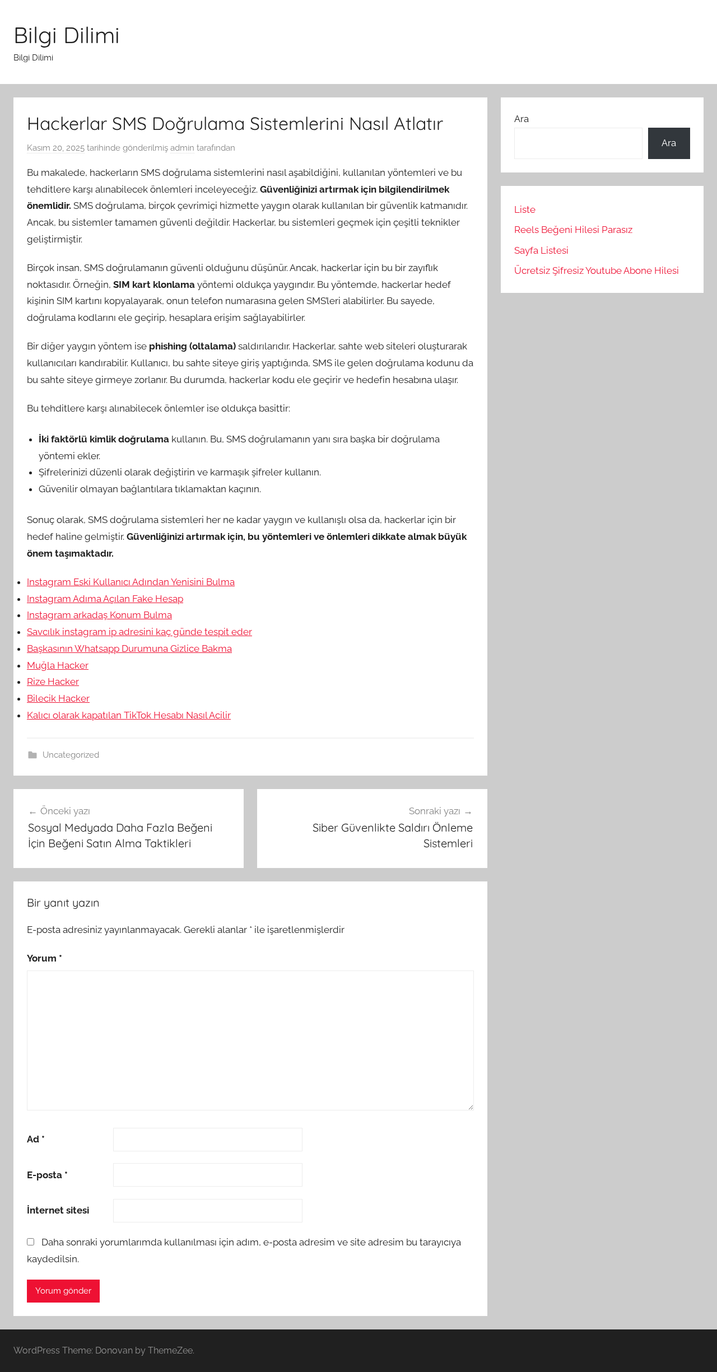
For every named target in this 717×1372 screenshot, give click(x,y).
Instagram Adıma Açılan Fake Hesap (105, 598)
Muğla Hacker (58, 665)
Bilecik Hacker (58, 698)
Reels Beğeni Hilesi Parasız (573, 229)
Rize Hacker (53, 681)
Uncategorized (71, 755)
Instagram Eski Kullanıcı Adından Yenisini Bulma (131, 581)
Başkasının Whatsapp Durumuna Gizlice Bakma (129, 648)
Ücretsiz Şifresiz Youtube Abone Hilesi (596, 270)
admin (182, 148)
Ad (36, 1139)
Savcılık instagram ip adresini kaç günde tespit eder (139, 631)
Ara (521, 118)
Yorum (44, 958)
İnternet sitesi (58, 1210)
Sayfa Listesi (541, 250)
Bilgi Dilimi (66, 35)
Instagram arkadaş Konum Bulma (99, 614)
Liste (525, 209)
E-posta (47, 1174)
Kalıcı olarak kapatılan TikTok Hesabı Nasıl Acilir (129, 715)
